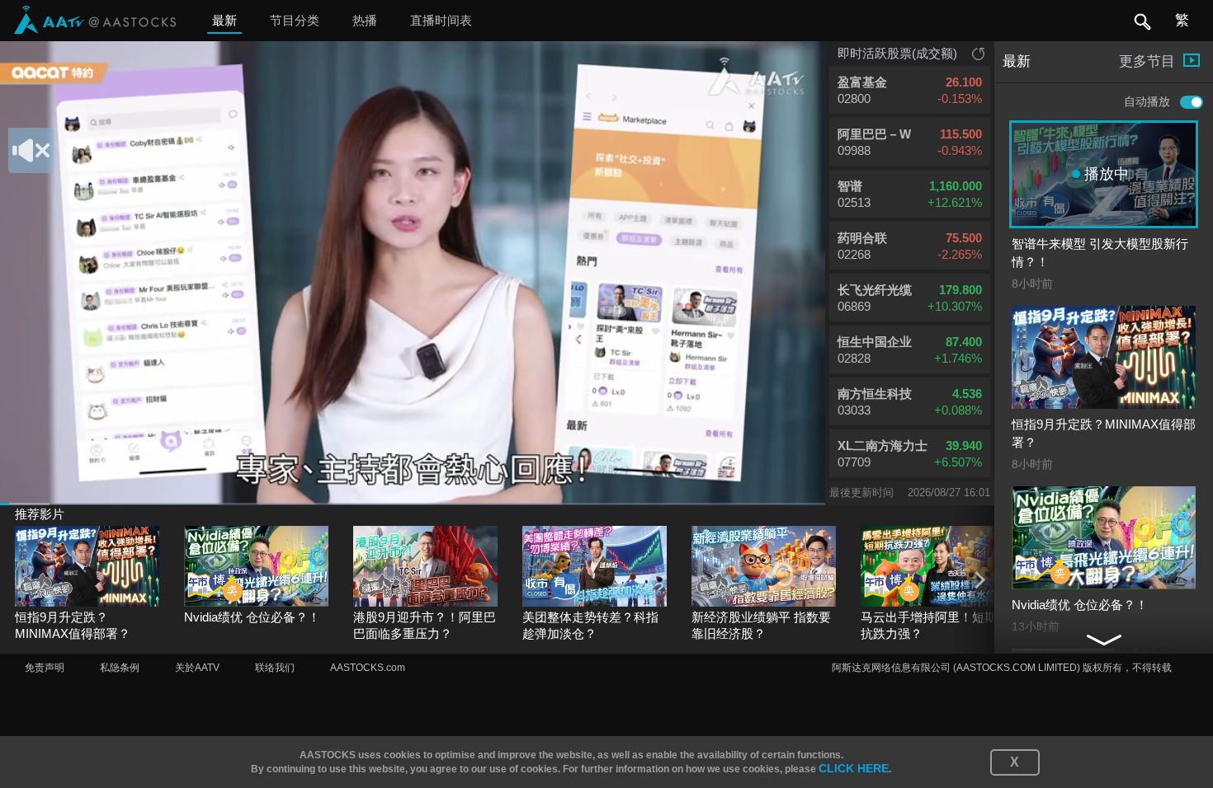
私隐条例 (119, 667)
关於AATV (197, 667)
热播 (364, 20)
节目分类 (294, 20)
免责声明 (44, 667)
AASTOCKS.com (367, 667)
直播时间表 (441, 20)
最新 (224, 20)
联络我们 (275, 667)
